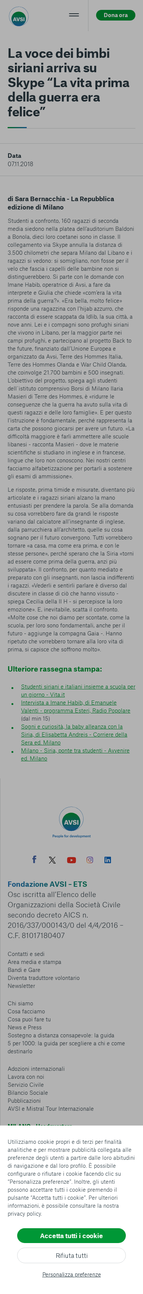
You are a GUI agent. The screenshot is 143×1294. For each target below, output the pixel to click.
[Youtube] (71, 861)
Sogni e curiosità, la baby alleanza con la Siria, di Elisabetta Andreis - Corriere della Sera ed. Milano (74, 734)
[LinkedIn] (107, 861)
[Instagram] (90, 861)
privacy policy (24, 1213)
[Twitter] (52, 861)
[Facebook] (34, 860)
